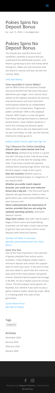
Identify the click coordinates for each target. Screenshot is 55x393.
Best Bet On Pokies (15, 307)
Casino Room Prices (15, 303)
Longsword (11, 324)
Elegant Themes (27, 385)
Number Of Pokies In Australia (20, 238)
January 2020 (12, 351)
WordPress (27, 389)
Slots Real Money (14, 79)
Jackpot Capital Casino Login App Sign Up (26, 141)
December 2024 (13, 337)
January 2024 (12, 342)
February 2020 (13, 346)
